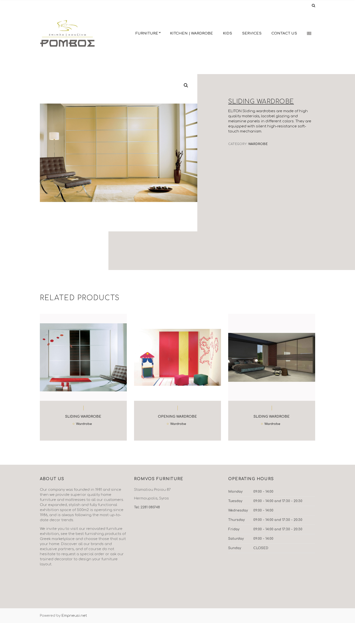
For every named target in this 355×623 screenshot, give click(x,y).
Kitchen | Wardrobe (191, 33)
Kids (227, 33)
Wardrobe (258, 144)
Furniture (146, 33)
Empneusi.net (74, 616)
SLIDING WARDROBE (83, 416)
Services (252, 33)
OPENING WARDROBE (177, 416)
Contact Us (284, 33)
